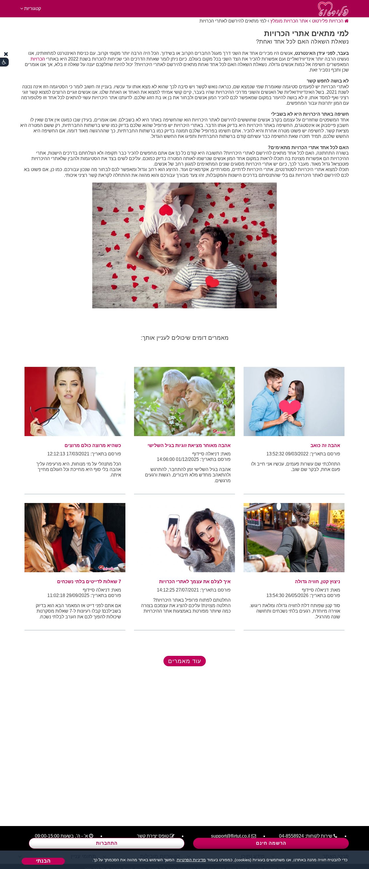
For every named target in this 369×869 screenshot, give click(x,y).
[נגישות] (4, 62)
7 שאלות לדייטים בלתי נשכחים (89, 581)
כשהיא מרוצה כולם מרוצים (93, 445)
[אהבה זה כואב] (294, 401)
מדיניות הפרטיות (191, 859)
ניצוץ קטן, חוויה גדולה (317, 581)
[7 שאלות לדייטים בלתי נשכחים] (75, 537)
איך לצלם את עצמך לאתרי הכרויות (195, 581)
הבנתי (43, 861)
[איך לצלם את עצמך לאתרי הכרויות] (184, 537)
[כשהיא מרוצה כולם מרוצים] (75, 401)
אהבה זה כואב (325, 445)
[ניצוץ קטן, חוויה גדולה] (294, 537)
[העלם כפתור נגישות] (6, 54)
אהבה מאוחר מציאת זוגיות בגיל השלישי (189, 445)
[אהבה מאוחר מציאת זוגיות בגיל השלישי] (184, 401)
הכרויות (38, 59)
